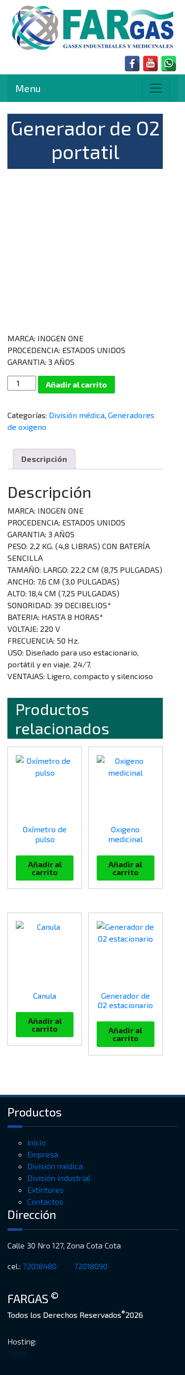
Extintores (45, 1189)
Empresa (42, 1154)
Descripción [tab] (44, 458)
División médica (77, 415)
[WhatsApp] (169, 63)
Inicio (36, 1142)
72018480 (41, 1266)
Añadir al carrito (76, 384)
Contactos (45, 1201)
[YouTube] (150, 63)
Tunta (17, 1353)
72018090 (92, 1266)
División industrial (58, 1177)
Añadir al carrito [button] (45, 868)
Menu (28, 88)
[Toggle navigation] (156, 88)
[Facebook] (132, 63)
